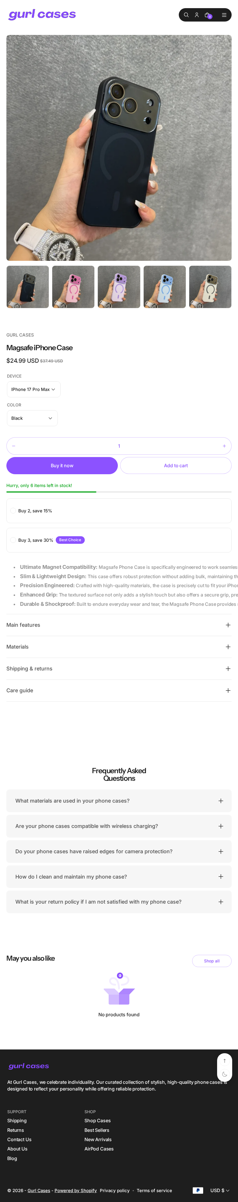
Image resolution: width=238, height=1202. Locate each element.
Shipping (17, 1120)
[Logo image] (42, 15)
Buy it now (62, 465)
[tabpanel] (29, 288)
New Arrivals (98, 1139)
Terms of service (154, 1190)
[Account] (197, 15)
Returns (15, 1130)
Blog (12, 1158)
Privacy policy (115, 1190)
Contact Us (19, 1139)
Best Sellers (96, 1130)
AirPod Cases (99, 1149)
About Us (17, 1149)
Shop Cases (97, 1120)
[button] (34, 389)
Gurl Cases (39, 1190)
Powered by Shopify (76, 1190)
